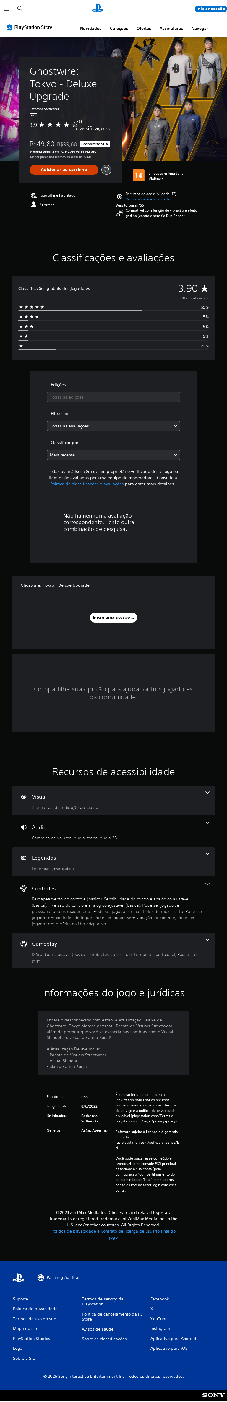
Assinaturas (171, 28)
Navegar (200, 28)
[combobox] (113, 397)
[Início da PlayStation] (97, 9)
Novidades (90, 28)
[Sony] (213, 1399)
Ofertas (144, 28)
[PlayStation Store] (31, 27)
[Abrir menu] (6, 9)
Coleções (119, 28)
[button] (148, 199)
